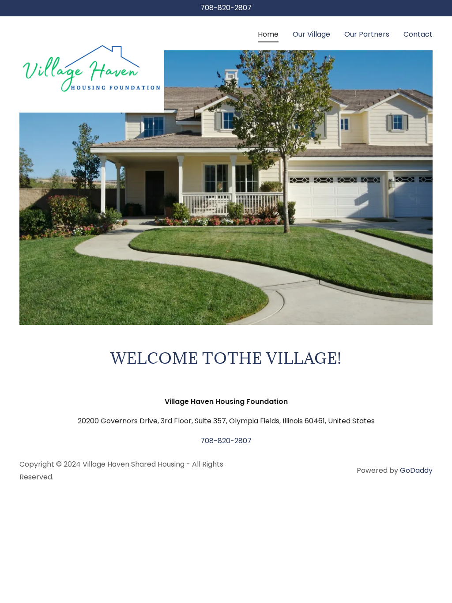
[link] (91, 31)
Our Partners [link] (366, 34)
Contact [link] (418, 34)
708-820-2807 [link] (226, 8)
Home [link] (268, 34)
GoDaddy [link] (416, 470)
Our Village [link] (311, 34)
